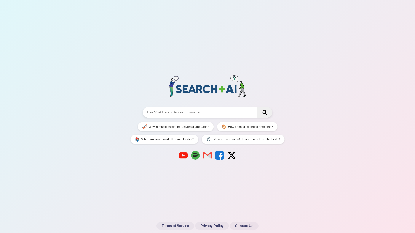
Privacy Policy (212, 226)
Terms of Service (175, 226)
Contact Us (244, 226)
